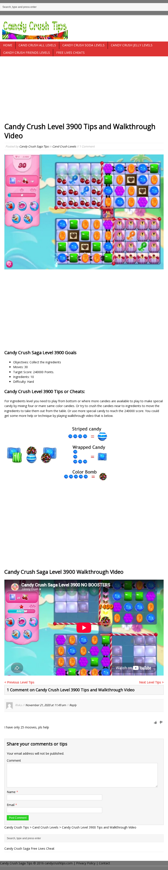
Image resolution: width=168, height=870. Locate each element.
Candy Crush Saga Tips (34, 146)
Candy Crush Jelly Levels (131, 45)
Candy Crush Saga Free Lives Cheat (29, 848)
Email (11, 805)
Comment (14, 760)
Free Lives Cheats (70, 52)
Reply (73, 705)
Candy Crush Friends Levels (26, 52)
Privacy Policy (85, 863)
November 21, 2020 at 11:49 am (45, 705)
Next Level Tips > (151, 682)
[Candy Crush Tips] (84, 28)
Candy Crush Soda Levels (83, 45)
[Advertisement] (84, 91)
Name (11, 792)
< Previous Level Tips (19, 682)
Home (7, 45)
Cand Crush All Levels (37, 45)
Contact (104, 863)
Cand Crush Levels (64, 146)
